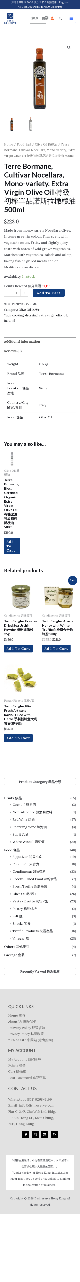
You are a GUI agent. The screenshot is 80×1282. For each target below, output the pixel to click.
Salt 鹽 (18, 916)
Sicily (43, 388)
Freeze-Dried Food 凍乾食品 (35, 879)
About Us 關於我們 (22, 1021)
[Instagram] (35, 1134)
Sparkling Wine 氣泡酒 (30, 827)
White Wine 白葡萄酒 (29, 842)
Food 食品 (12, 850)
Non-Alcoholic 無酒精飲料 (32, 812)
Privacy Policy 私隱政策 (26, 1034)
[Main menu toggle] (71, 18)
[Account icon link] (52, 18)
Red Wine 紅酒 (24, 819)
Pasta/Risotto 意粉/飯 (30, 901)
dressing (31, 315)
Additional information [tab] (22, 341)
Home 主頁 (16, 1015)
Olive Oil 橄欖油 (24, 894)
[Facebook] (25, 1134)
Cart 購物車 (17, 1071)
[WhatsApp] (54, 1134)
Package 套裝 (14, 955)
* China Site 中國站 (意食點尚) (30, 1040)
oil (13, 321)
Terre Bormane (51, 374)
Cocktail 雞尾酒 (24, 805)
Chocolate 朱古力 (26, 864)
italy (7, 321)
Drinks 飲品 (13, 798)
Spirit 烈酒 (21, 834)
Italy (42, 405)
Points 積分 (17, 1065)
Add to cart (49, 293)
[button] (60, 18)
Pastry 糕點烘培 (25, 909)
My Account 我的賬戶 (24, 1059)
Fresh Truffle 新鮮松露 (30, 886)
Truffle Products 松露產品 (33, 931)
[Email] (44, 1134)
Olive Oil (45, 417)
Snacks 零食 (22, 923)
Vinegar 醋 (21, 938)
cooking (18, 315)
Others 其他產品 (16, 947)
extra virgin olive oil (53, 315)
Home (8, 144)
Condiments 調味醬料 (29, 871)
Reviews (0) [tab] (13, 351)
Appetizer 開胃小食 (27, 857)
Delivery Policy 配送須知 (26, 1028)
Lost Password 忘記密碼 (27, 1078)
